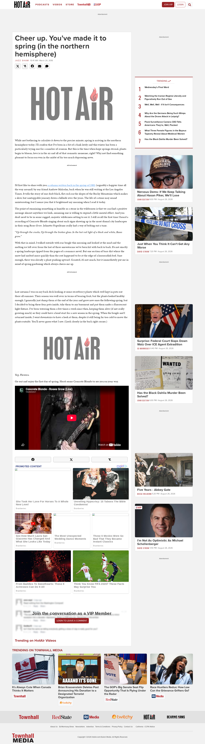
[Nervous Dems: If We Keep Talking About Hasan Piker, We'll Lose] (164, 171)
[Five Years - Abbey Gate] (164, 469)
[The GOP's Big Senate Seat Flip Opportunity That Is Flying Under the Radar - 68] (125, 669)
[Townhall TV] (84, 4)
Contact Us (128, 727)
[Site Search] (189, 4)
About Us (54, 727)
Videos (57, 4)
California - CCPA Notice (145, 727)
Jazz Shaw (22, 60)
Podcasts (42, 4)
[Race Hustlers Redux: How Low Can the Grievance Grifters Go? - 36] (171, 669)
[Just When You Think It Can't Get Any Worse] (164, 223)
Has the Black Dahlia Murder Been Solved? (166, 139)
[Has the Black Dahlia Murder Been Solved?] (164, 372)
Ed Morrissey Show (66, 727)
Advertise (90, 727)
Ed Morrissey (143, 348)
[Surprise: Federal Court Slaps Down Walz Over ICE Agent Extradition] (164, 320)
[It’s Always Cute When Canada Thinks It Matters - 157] (33, 669)
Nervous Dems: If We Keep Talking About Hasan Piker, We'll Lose (161, 193)
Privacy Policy (117, 727)
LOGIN (180, 4)
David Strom (143, 251)
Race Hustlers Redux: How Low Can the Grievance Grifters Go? (169, 689)
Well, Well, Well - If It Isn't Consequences (164, 104)
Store (70, 4)
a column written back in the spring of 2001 (71, 185)
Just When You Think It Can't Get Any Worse (163, 245)
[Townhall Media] (23, 738)
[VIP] (98, 4)
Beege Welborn (144, 493)
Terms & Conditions (102, 727)
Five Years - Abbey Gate (153, 490)
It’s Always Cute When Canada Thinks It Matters (31, 689)
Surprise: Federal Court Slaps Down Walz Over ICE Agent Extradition (162, 342)
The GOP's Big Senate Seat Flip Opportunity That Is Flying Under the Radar (125, 691)
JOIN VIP (168, 4)
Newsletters (80, 727)
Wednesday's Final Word (157, 87)
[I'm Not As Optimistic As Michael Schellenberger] (164, 520)
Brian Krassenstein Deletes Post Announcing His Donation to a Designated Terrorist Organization (78, 692)
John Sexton (143, 199)
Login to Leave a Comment (72, 620)
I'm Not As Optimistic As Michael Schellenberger (160, 542)
